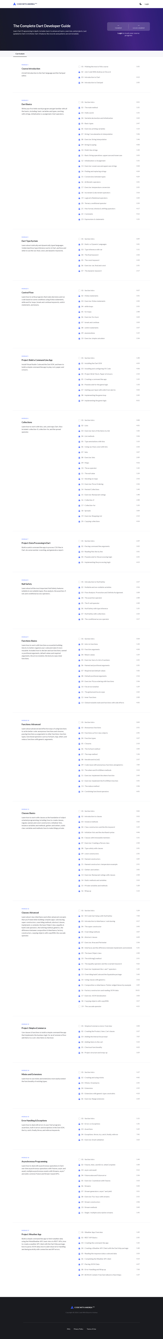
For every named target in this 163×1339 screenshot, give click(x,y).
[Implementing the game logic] (109, 400)
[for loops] (109, 311)
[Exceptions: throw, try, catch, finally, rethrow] (109, 1134)
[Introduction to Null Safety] (109, 582)
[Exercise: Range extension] (109, 1098)
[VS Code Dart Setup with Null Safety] (109, 916)
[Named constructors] (109, 859)
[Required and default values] (109, 670)
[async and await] (109, 1170)
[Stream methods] (109, 1207)
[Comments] (109, 214)
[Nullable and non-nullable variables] (109, 587)
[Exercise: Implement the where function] (109, 775)
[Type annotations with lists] (109, 441)
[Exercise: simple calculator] (109, 338)
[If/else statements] (109, 295)
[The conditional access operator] (109, 619)
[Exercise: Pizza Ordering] (109, 484)
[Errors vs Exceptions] (109, 1123)
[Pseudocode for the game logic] (109, 384)
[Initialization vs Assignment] (109, 160)
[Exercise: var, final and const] (109, 265)
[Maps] (109, 462)
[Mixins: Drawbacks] (109, 1083)
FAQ (68, 1329)
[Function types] (109, 738)
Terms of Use (91, 1329)
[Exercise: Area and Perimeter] (109, 942)
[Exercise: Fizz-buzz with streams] (109, 1196)
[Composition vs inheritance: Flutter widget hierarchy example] (109, 985)
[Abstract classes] (109, 937)
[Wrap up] (109, 891)
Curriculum (20, 54)
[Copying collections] (109, 521)
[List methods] (109, 436)
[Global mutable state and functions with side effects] (109, 702)
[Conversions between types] (109, 176)
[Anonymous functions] (109, 727)
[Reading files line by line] (109, 551)
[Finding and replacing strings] (109, 171)
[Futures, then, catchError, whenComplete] (109, 1164)
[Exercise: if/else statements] (109, 301)
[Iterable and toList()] (109, 759)
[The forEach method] (109, 749)
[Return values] (109, 654)
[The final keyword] (109, 254)
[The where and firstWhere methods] (109, 770)
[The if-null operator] (109, 603)
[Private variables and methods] (109, 885)
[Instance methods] (109, 821)
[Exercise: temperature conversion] (109, 187)
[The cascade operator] (109, 1006)
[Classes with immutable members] (109, 837)
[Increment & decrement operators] (109, 192)
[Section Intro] (109, 102)
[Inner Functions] (109, 697)
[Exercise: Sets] (109, 457)
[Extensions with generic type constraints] (109, 1093)
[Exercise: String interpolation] (109, 139)
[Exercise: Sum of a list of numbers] (109, 660)
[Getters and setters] (109, 869)
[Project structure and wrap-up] (109, 1052)
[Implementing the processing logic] (109, 562)
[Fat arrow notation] (109, 686)
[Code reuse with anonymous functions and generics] (109, 764)
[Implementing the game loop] (109, 395)
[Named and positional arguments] (109, 665)
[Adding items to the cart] (109, 1042)
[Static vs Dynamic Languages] (109, 244)
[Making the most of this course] (109, 66)
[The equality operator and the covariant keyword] (109, 963)
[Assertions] (109, 1129)
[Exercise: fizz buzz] (109, 317)
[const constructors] (109, 853)
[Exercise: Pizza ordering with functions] (109, 681)
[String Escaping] (109, 144)
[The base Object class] (109, 953)
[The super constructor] (109, 926)
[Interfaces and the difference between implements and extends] (109, 947)
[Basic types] (109, 123)
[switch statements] (109, 327)
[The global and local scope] (109, 692)
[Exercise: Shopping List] (109, 516)
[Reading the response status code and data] (109, 1253)
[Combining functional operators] (109, 791)
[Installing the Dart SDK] (109, 363)
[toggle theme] (141, 4)
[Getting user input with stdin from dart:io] (109, 390)
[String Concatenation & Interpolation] (109, 134)
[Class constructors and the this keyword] (109, 827)
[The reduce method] (109, 786)
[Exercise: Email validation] (109, 1139)
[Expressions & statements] (109, 219)
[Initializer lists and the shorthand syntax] (109, 832)
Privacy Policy (78, 1329)
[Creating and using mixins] (109, 1077)
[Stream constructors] (109, 1202)
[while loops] (109, 306)
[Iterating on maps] (109, 478)
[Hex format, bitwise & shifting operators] (109, 208)
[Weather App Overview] (109, 1232)
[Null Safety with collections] (109, 613)
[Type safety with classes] (109, 848)
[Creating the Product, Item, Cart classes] (109, 1031)
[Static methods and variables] (109, 880)
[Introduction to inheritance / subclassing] (109, 921)
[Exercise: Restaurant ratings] (109, 494)
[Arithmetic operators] (109, 182)
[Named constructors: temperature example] (109, 864)
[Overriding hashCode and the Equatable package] (109, 974)
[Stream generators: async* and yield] (109, 1191)
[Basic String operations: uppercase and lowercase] (109, 155)
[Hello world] (109, 112)
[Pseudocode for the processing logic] (109, 557)
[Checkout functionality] (109, 1047)
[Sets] (109, 452)
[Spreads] (109, 510)
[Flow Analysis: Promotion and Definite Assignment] (109, 592)
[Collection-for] (109, 505)
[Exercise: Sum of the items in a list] (109, 430)
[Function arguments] (109, 649)
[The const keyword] (109, 260)
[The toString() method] (109, 958)
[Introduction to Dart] (109, 77)
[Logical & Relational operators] (109, 198)
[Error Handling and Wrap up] (109, 1269)
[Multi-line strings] (109, 150)
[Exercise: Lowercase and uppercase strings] (109, 166)
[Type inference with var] (109, 249)
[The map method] (109, 754)
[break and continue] (109, 322)
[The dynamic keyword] (109, 270)
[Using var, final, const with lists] (109, 446)
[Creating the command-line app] (109, 1243)
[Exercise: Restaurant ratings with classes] (109, 875)
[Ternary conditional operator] (109, 203)
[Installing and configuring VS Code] (109, 368)
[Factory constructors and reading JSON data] (109, 990)
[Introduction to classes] (109, 816)
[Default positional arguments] (109, 676)
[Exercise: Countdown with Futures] (109, 1180)
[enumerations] (109, 333)
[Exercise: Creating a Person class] (109, 843)
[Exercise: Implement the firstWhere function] (109, 780)
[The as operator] (109, 468)
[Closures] (109, 743)
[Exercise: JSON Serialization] (109, 995)
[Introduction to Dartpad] (109, 82)
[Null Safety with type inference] (109, 608)
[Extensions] (109, 1088)
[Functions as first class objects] (109, 733)
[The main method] (109, 107)
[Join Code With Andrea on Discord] (109, 72)
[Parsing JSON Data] (109, 1264)
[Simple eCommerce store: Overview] (109, 1026)
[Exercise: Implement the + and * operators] (109, 969)
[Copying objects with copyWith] (109, 1001)
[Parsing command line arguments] (109, 546)
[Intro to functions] (109, 644)
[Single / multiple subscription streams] (109, 1212)
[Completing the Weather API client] (109, 1258)
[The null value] (109, 473)
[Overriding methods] (109, 931)
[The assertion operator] (109, 597)
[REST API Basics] (109, 1237)
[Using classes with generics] (109, 979)
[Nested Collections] (109, 489)
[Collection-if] (109, 500)
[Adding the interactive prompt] (109, 1036)
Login (147, 4)
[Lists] (109, 425)
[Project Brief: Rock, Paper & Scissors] (109, 374)
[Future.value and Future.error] (109, 1175)
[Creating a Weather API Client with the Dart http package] (109, 1248)
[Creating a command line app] (109, 379)
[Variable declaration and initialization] (109, 118)
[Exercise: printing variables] (109, 128)
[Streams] (109, 1186)
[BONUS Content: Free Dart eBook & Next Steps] (109, 1274)
